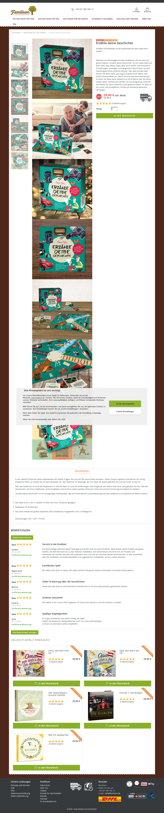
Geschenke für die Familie (75, 19)
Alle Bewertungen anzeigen (25, 632)
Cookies (43, 790)
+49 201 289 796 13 (84, 9)
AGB (12, 788)
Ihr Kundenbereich (48, 801)
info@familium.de (112, 793)
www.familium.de (38, 398)
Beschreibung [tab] (82, 471)
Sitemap (43, 798)
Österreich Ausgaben (102, 19)
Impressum (45, 785)
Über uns (146, 19)
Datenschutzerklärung (20, 793)
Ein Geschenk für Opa (48, 19)
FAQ (14, 24)
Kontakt (43, 796)
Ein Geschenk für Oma (23, 19)
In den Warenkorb (125, 115)
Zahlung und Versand (127, 19)
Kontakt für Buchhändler (50, 793)
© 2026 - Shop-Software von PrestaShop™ (82, 809)
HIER (43, 413)
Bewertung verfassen (22, 537)
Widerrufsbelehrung (19, 796)
